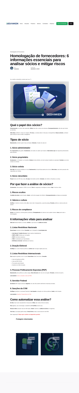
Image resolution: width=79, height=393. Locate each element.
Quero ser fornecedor (62, 23)
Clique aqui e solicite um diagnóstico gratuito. (29, 314)
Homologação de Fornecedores (17, 51)
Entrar (71, 23)
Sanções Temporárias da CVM (24, 294)
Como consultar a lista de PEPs (24, 275)
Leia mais (30, 342)
